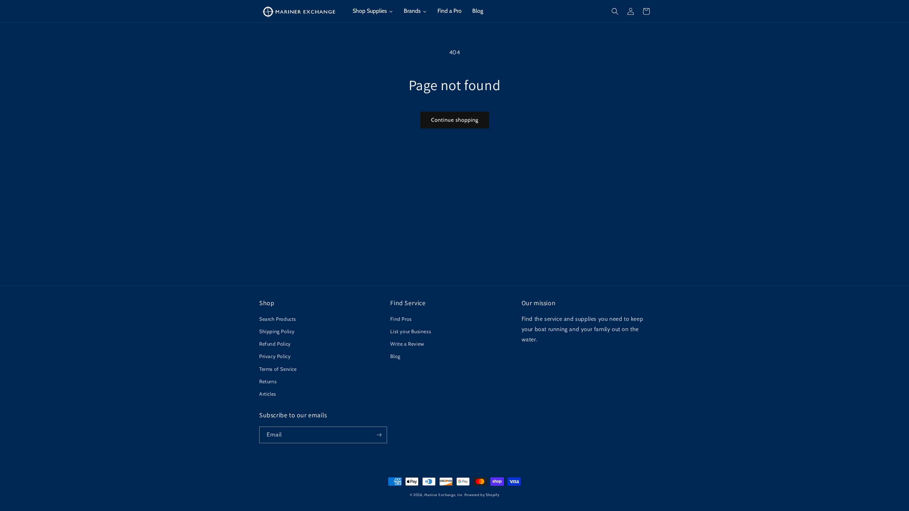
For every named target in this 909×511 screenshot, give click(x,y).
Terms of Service (278, 369)
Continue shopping (454, 120)
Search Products (277, 319)
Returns (268, 381)
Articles (267, 394)
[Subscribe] (379, 435)
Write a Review (407, 344)
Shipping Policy (277, 331)
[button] (615, 11)
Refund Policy (275, 344)
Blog (395, 356)
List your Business (410, 331)
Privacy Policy (274, 356)
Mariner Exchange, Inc (443, 495)
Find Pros (401, 319)
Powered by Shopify (482, 495)
